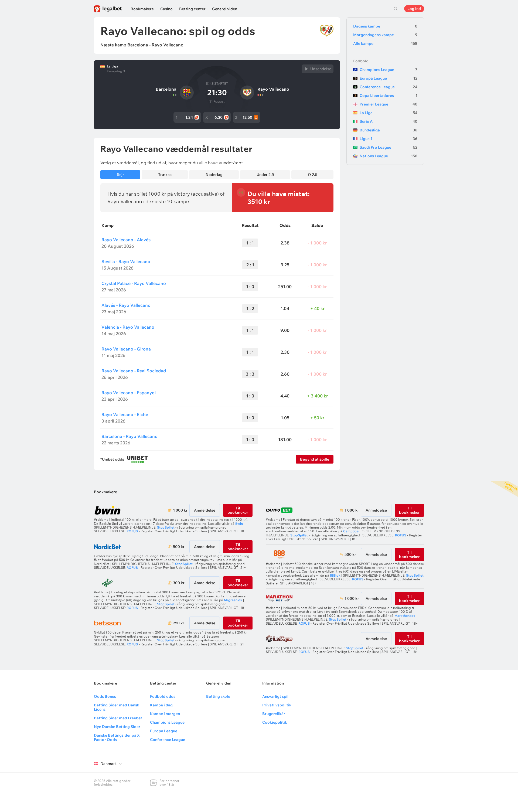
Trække (165, 174)
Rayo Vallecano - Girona (126, 349)
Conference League (388, 87)
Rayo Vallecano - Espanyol (128, 392)
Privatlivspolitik (276, 705)
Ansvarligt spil (275, 696)
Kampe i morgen (165, 713)
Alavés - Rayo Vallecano (126, 305)
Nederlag (214, 174)
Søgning (395, 8)
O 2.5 (312, 174)
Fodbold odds (162, 696)
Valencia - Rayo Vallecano (127, 327)
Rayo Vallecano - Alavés (126, 239)
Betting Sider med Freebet (118, 718)
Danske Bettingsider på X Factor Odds (117, 737)
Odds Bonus (105, 696)
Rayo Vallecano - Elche (124, 414)
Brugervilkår (273, 713)
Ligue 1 (388, 139)
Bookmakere (142, 9)
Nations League (388, 156)
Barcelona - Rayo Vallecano (129, 436)
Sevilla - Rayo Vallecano (125, 261)
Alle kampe (385, 43)
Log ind (414, 8)
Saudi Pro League (388, 147)
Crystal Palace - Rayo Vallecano (133, 283)
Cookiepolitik (274, 722)
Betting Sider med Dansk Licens (116, 707)
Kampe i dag (161, 705)
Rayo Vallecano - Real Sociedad (133, 371)
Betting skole (218, 696)
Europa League (388, 78)
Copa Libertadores (388, 95)
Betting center (192, 9)
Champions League (388, 69)
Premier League (388, 104)
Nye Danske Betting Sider (117, 726)
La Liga (112, 66)
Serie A (388, 121)
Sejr (120, 174)
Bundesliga (388, 130)
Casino (166, 9)
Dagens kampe (385, 26)
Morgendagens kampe (385, 35)
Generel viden (224, 9)
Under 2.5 (265, 174)
